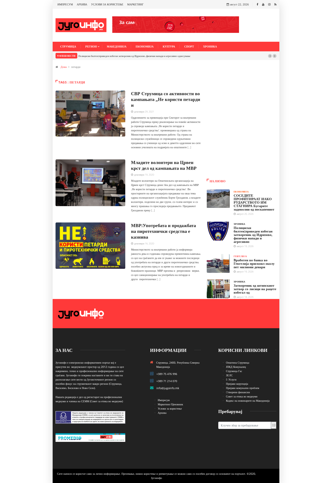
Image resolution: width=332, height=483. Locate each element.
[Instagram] (269, 4)
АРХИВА (82, 4)
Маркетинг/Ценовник (170, 404)
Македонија (116, 46)
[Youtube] (263, 4)
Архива (162, 413)
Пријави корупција (237, 384)
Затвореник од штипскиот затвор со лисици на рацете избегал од (255, 289)
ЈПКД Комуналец (236, 367)
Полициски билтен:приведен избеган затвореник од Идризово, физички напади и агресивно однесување (134, 56)
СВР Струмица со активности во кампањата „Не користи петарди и (165, 99)
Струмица (68, 46)
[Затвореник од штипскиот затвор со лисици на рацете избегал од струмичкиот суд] (218, 288)
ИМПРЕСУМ (65, 4)
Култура (169, 46)
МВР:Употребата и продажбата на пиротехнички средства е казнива (163, 231)
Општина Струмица (237, 362)
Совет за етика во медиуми (241, 396)
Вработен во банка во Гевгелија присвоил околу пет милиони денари (254, 263)
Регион (91, 46)
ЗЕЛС (229, 375)
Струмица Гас (234, 371)
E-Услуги (231, 379)
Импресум (164, 400)
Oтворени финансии (238, 392)
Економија (145, 46)
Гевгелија (240, 256)
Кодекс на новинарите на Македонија (248, 400)
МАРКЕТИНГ (135, 4)
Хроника (210, 46)
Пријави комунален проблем (242, 388)
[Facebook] (257, 4)
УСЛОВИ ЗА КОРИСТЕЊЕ (107, 4)
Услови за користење (170, 408)
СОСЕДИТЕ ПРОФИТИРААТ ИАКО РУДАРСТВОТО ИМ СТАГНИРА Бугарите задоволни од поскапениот (254, 202)
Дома (64, 67)
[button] (270, 56)
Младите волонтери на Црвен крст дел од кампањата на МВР (164, 165)
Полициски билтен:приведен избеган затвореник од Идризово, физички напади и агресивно (253, 234)
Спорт (189, 46)
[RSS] (275, 4)
